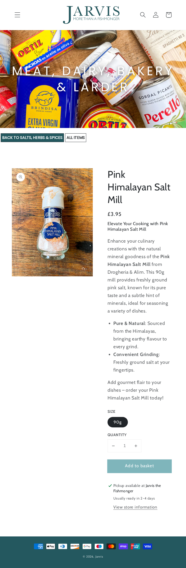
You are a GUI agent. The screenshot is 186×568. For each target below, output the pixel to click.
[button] (17, 14)
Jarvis (99, 556)
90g (118, 422)
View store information (135, 507)
